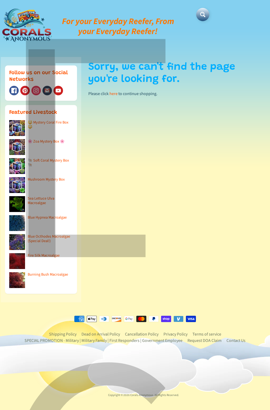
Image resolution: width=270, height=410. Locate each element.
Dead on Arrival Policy (100, 334)
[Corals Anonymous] (27, 26)
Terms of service (206, 334)
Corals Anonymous (141, 395)
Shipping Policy (62, 334)
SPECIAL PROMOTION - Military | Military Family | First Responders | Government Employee (103, 340)
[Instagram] (36, 90)
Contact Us (235, 340)
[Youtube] (58, 90)
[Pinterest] (25, 90)
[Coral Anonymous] (47, 90)
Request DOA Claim (204, 340)
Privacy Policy (175, 334)
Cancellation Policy (141, 334)
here (113, 94)
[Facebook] (14, 90)
